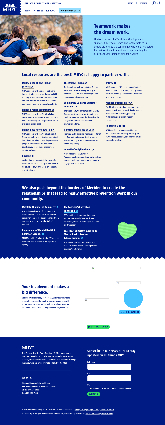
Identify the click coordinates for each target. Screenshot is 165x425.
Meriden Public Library (118, 102)
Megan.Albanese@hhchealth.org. (99, 413)
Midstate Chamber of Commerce (39, 207)
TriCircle (109, 83)
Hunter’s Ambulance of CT (77, 129)
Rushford (26, 156)
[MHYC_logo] (10, 5)
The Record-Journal (74, 83)
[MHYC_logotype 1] (28, 347)
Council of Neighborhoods (78, 149)
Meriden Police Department (36, 109)
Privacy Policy (80, 409)
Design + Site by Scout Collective (100, 409)
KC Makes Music (114, 126)
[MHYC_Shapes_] (97, 299)
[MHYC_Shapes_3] (128, 282)
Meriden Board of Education (37, 129)
